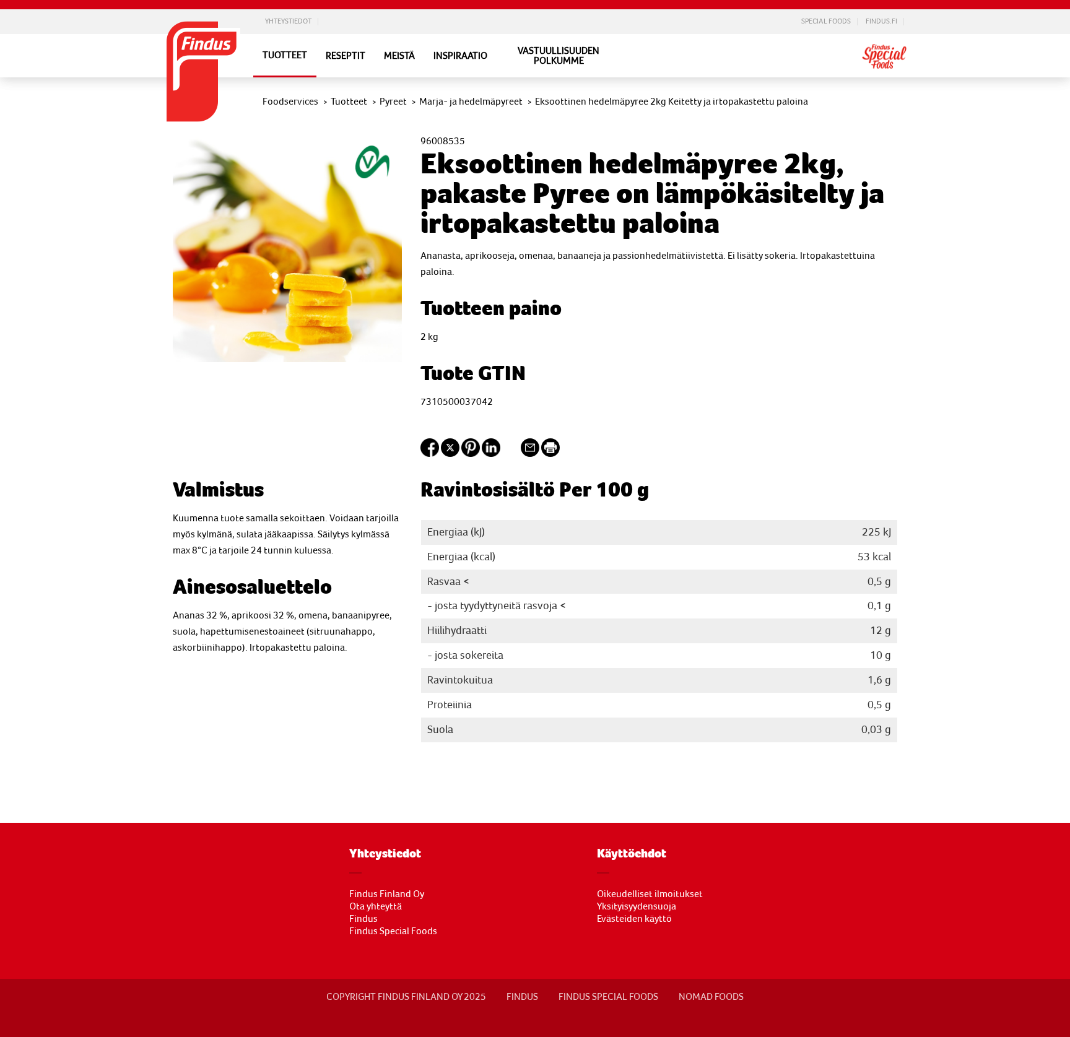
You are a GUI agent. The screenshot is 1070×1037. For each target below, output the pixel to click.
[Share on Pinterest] (470, 453)
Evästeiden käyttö (634, 919)
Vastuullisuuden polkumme (558, 55)
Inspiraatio (460, 55)
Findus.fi (881, 21)
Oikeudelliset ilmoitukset (650, 894)
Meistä (399, 55)
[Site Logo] (203, 125)
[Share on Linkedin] (491, 453)
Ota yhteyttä (375, 906)
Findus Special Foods (393, 931)
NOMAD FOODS (711, 996)
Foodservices (290, 101)
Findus (363, 919)
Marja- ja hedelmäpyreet (471, 101)
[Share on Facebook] (429, 453)
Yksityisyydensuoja (636, 906)
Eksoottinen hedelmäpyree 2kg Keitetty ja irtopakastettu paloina (671, 101)
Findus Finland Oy (386, 894)
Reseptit (345, 55)
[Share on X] (450, 453)
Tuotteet (285, 55)
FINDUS (522, 996)
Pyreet (393, 101)
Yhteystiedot (288, 21)
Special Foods (826, 21)
